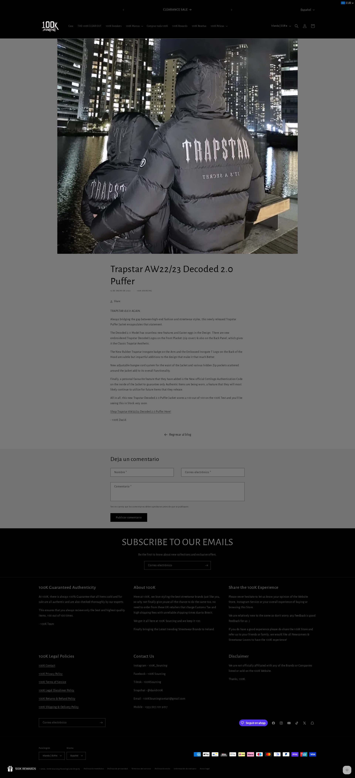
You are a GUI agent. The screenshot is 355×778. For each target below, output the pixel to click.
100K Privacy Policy (50, 673)
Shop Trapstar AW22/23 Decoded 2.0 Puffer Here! (140, 411)
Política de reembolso (94, 768)
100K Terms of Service (52, 682)
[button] (134, 26)
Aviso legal (205, 768)
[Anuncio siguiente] (232, 9)
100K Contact (47, 665)
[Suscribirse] (206, 565)
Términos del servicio (141, 768)
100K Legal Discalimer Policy (56, 690)
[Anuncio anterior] (123, 9)
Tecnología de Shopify (70, 769)
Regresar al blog (180, 434)
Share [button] (117, 301)
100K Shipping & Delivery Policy (59, 706)
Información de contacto (185, 768)
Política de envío (162, 768)
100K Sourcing (53, 769)
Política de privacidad (117, 768)
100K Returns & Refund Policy (57, 698)
